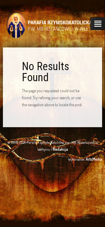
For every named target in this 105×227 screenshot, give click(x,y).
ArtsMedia (94, 159)
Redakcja (60, 149)
